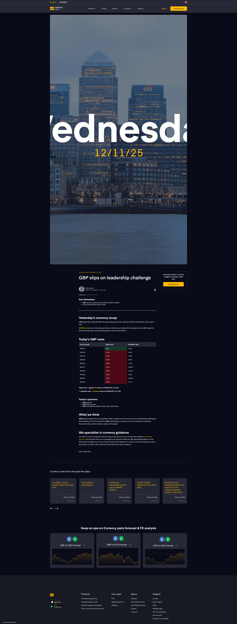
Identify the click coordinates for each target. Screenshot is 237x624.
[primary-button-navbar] (178, 8)
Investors (134, 612)
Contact (155, 598)
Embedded (63, 2)
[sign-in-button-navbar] (164, 8)
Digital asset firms (117, 602)
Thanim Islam (89, 288)
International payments (89, 598)
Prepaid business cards (89, 602)
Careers (134, 609)
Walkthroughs (157, 609)
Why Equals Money (138, 602)
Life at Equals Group (138, 605)
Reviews (114, 8)
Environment (157, 615)
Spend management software (91, 605)
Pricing (104, 8)
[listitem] (64, 491)
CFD (113, 598)
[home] (56, 8)
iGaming (114, 605)
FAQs (154, 605)
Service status (157, 602)
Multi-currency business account (92, 609)
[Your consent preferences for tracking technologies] (9, 622)
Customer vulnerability (161, 619)
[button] (92, 8)
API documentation (159, 612)
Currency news (83, 272)
